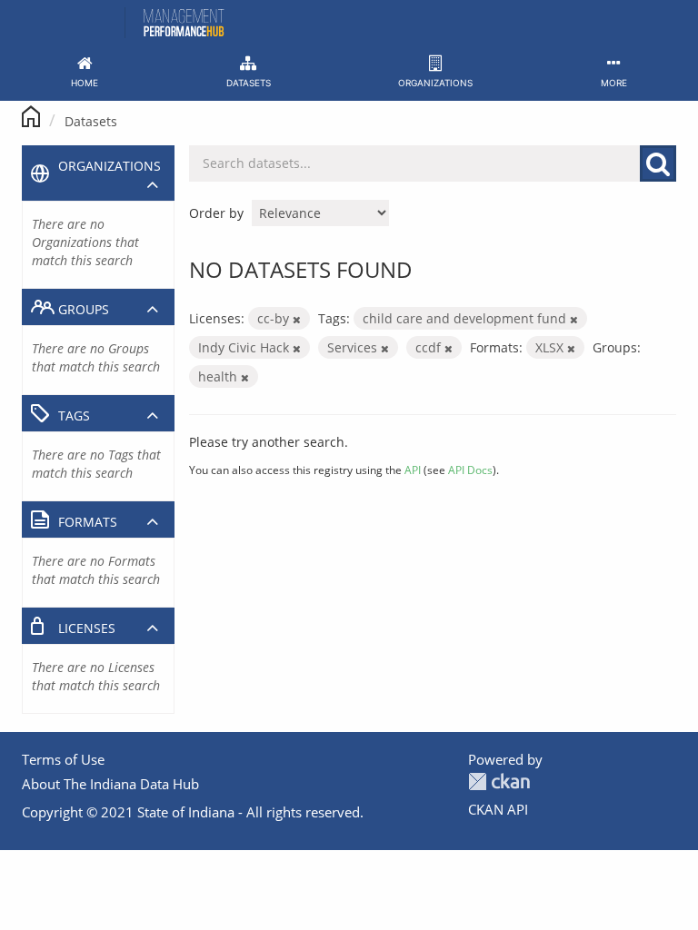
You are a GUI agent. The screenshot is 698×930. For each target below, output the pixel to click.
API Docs (470, 469)
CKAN (499, 781)
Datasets (91, 121)
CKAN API (498, 809)
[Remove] (297, 319)
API (412, 469)
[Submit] (658, 163)
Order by (216, 213)
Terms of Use (63, 759)
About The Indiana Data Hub (110, 784)
